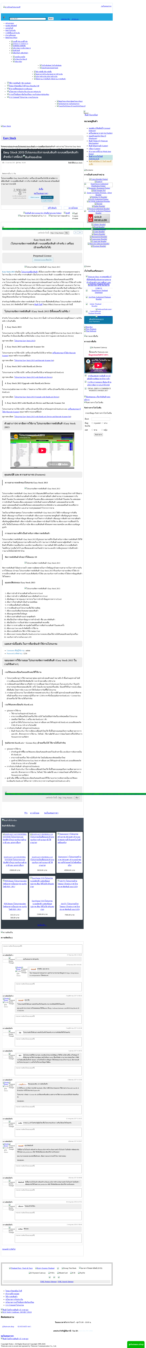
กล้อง (20, 61)
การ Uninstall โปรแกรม (14, 1305)
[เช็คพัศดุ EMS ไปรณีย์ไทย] (21, 1268)
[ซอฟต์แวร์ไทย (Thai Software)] (90, 331)
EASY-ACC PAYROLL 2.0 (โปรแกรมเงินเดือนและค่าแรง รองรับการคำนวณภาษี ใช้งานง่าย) (42, 861)
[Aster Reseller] (98, 232)
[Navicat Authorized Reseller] (98, 209)
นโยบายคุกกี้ (47, 1342)
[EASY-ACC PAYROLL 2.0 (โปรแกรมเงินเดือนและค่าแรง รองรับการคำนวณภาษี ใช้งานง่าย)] (42, 838)
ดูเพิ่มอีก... (42, 925)
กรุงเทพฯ (97, 423)
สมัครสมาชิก (65, 19)
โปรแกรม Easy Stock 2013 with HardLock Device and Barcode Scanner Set (42, 417)
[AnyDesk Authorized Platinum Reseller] (98, 213)
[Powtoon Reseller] (98, 246)
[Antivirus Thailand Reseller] (98, 284)
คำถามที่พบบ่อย (10, 35)
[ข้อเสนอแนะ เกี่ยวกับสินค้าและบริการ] (98, 400)
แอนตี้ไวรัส (23, 41)
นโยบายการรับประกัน (33, 92)
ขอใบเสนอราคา (106, 6)
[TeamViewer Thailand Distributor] (98, 291)
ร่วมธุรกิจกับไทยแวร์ (78, 106)
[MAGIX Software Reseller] (98, 244)
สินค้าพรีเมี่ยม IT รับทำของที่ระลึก (100, 162)
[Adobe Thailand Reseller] (98, 305)
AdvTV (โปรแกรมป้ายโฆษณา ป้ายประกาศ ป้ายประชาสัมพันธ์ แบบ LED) (70, 906)
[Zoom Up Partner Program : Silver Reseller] (98, 195)
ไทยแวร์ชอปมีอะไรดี (32, 86)
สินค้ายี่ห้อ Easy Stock (75, 163)
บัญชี (18, 50)
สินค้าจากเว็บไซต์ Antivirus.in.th (96, 157)
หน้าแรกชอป (9, 23)
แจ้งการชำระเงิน (51, 76)
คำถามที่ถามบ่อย (12, 1294)
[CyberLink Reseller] (98, 241)
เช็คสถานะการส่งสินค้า (58, 79)
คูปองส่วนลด (54, 68)
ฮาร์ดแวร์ (24, 59)
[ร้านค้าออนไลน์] (11, 7)
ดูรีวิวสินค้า (52, 208)
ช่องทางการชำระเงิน (56, 74)
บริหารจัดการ (26, 48)
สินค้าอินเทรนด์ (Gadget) (98, 146)
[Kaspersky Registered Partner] (98, 188)
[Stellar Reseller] (98, 206)
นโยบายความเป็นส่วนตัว (30, 1342)
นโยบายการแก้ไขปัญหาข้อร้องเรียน (19, 1302)
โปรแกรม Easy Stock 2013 (24, 341)
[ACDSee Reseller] (98, 229)
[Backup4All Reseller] (98, 237)
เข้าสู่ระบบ (74, 19)
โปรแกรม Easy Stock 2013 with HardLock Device (33, 377)
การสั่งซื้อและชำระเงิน (12, 33)
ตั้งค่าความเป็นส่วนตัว (9, 1342)
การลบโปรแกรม (32, 97)
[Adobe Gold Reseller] (98, 222)
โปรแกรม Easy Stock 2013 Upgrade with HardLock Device (36, 397)
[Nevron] (98, 204)
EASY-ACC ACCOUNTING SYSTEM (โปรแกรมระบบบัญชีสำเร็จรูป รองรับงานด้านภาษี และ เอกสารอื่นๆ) (14, 861)
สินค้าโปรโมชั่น (10, 30)
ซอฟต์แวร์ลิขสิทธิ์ (11, 26)
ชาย (95, 430)
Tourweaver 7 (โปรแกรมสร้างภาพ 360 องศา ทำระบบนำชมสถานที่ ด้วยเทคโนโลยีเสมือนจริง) (69, 861)
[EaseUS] (98, 182)
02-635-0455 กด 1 (24, 1326)
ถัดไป (13, 1249)
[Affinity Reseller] (98, 224)
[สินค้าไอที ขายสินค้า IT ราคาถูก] (14, 1310)
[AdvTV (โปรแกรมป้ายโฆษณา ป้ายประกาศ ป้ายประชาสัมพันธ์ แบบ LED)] (70, 883)
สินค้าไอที (11, 146)
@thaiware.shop (8, 1326)
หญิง (105, 430)
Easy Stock (9, 137)
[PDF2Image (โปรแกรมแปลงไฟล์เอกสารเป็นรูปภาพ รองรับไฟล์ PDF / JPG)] (15, 883)
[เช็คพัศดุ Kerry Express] (44, 1268)
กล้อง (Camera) (94, 149)
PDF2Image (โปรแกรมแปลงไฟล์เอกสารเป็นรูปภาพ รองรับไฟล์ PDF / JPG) (15, 906)
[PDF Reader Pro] (98, 190)
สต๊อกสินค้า (24, 53)
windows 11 (24, 43)
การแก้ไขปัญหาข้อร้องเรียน (40, 94)
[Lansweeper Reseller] (98, 239)
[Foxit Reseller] (98, 227)
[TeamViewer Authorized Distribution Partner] (98, 186)
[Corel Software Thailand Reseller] (98, 312)
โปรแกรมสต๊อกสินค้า (44, 146)
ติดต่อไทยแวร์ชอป (11, 38)
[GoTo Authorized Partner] (98, 199)
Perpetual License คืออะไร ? (43, 260)
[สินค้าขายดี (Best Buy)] (88, 327)
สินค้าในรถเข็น (91, 115)
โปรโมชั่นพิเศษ (56, 65)
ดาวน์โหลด (73, 208)
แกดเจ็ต (22, 57)
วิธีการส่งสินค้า (26, 83)
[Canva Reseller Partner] (98, 179)
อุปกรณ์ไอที (9, 28)
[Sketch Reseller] (98, 234)
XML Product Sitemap (48, 1282)
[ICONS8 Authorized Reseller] (98, 201)
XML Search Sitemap (65, 1282)
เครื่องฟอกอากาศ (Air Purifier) (100, 133)
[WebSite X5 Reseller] (98, 197)
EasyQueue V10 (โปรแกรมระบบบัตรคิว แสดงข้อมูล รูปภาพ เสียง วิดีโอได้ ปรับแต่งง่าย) (42, 905)
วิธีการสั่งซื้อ (48, 72)
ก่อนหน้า (5, 1249)
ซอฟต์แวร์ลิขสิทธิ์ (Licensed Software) (26, 146)
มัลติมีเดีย (22, 46)
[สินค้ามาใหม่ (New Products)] (90, 329)
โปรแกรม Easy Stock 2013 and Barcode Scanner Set (33, 360)
